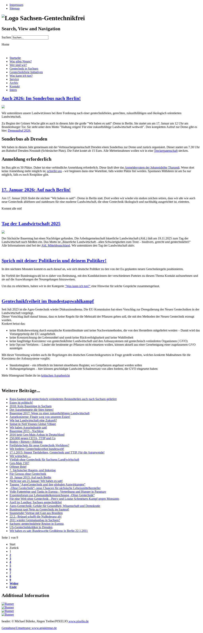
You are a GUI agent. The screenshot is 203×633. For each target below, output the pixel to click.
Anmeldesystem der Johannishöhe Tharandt (152, 167)
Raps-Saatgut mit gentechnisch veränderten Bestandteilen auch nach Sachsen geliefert (63, 399)
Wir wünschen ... (20, 456)
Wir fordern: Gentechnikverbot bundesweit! (37, 449)
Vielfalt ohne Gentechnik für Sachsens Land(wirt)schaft (44, 459)
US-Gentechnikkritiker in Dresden (31, 527)
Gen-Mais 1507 (19, 463)
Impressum (16, 5)
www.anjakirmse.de (44, 628)
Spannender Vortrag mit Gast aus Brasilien (36, 513)
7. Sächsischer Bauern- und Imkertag (33, 470)
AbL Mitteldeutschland (55, 245)
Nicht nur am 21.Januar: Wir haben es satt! (36, 481)
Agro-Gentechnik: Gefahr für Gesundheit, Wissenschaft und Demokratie (55, 506)
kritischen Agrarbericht (55, 375)
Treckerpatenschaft (166, 150)
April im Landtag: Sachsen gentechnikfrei (36, 502)
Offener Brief (18, 466)
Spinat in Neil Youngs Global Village (33, 424)
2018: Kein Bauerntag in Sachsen (31, 406)
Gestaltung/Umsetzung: (17, 628)
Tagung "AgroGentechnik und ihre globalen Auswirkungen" (47, 484)
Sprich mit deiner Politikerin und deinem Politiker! (54, 260)
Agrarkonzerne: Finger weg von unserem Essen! (40, 417)
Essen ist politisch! (21, 402)
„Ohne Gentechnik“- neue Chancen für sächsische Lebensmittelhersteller (55, 488)
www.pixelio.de (78, 621)
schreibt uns (54, 171)
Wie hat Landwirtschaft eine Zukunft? (33, 420)
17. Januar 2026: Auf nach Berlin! (36, 189)
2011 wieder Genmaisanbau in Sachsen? (35, 520)
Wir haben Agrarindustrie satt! (28, 427)
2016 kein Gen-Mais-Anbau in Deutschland (37, 434)
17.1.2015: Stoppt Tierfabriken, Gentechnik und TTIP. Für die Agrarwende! (57, 452)
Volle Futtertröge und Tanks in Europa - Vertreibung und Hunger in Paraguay (58, 491)
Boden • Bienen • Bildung (26, 441)
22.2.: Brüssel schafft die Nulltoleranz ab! (35, 516)
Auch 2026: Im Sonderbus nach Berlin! (41, 98)
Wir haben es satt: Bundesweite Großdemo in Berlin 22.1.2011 (49, 530)
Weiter (14, 583)
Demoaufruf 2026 (19, 130)
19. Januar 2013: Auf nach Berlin (30, 477)
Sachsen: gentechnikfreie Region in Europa (37, 523)
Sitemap (15, 8)
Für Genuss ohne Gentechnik (28, 473)
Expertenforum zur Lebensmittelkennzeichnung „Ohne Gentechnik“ (52, 495)
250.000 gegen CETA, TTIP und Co (33, 438)
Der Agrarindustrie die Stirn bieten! (32, 409)
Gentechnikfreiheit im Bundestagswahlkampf (48, 301)
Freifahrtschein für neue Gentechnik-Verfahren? (39, 445)
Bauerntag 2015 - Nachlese (27, 431)
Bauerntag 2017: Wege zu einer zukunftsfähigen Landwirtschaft (49, 413)
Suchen (7, 37)
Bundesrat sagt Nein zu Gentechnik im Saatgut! (39, 509)
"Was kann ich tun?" (78, 286)
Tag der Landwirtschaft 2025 (31, 223)
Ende (13, 587)
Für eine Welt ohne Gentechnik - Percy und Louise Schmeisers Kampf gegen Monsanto (64, 498)
